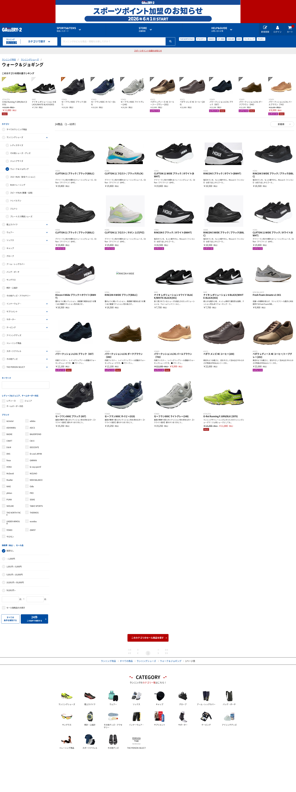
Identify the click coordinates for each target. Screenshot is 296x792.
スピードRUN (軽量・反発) (21, 193)
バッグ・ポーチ (12, 272)
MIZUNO (33, 473)
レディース (11, 401)
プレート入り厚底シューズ (21, 216)
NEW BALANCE (36, 480)
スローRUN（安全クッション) (22, 177)
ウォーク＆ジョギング (19, 169)
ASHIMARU (11, 428)
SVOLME (231, 39)
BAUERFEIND (35, 434)
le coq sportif (35, 467)
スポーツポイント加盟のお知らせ (148, 51)
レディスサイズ (16, 145)
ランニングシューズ (30, 60)
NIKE (239, 39)
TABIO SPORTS (36, 506)
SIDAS (32, 499)
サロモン (261, 39)
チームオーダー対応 (14, 406)
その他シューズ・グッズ (20, 153)
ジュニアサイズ (16, 161)
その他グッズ (12, 359)
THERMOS (34, 513)
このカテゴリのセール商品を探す (147, 638)
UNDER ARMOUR (13, 523)
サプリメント (12, 311)
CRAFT (9, 441)
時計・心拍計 (12, 288)
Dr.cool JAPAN (36, 454)
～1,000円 (10, 559)
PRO (32, 493)
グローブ (10, 256)
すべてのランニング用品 (16, 129)
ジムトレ (14, 209)
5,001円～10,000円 (14, 575)
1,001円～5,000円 (14, 566)
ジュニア (28, 401)
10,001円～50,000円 (15, 582)
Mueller (9, 480)
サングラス (11, 280)
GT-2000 (221, 39)
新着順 (281, 124)
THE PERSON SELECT (15, 367)
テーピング (11, 327)
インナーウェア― (13, 304)
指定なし (10, 551)
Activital (9, 421)
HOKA (9, 467)
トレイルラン (15, 201)
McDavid (10, 473)
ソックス (10, 240)
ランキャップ (249, 39)
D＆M (8, 447)
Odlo (32, 486)
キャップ (10, 248)
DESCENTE (34, 447)
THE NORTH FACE (187, 39)
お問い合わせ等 (219, 29)
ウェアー (10, 232)
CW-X (32, 441)
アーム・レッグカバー (15, 264)
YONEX (9, 530)
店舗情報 (143, 29)
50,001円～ (11, 590)
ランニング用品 (9, 60)
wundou (33, 521)
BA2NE (9, 434)
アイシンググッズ (13, 335)
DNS (8, 454)
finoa (8, 460)
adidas (32, 421)
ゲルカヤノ (201, 39)
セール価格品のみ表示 (15, 608)
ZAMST (33, 530)
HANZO (211, 39)
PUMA (9, 499)
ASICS (32, 428)
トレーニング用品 (13, 343)
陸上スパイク (12, 224)
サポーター (11, 319)
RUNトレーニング (17, 185)
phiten (9, 493)
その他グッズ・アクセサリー (18, 296)
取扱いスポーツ (66, 29)
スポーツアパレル (13, 351)
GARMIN (33, 460)
